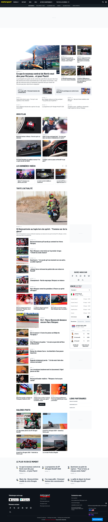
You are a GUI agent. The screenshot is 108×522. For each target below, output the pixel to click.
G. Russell (76, 341)
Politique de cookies (51, 517)
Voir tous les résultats (85, 345)
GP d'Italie (78, 294)
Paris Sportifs (76, 5)
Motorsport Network (50, 519)
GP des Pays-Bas (81, 325)
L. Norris (76, 333)
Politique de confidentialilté (64, 517)
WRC (30, 2)
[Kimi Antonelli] (72, 337)
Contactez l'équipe (75, 502)
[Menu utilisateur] (105, 2)
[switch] (88, 317)
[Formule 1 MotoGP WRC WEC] (80, 290)
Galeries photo (66, 5)
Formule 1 (16, 2)
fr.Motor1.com (43, 498)
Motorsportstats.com (45, 505)
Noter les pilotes (75, 345)
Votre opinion (74, 498)
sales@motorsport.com (76, 505)
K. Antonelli (77, 337)
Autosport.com (43, 503)
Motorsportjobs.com (44, 501)
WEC (36, 2)
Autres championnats (46, 2)
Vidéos (58, 5)
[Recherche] (103, 2)
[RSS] (82, 280)
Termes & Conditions (41, 517)
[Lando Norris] (72, 334)
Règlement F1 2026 (40, 5)
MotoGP (24, 2)
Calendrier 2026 (51, 5)
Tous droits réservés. (61, 519)
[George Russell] (72, 341)
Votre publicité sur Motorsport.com (79, 500)
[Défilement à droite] (66, 166)
